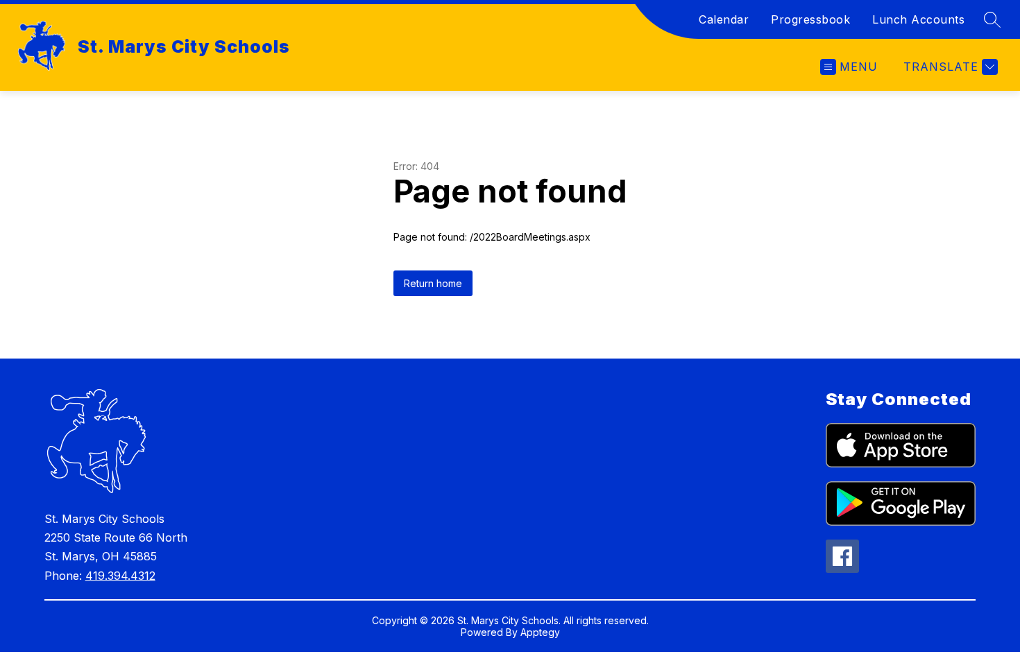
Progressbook (810, 19)
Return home (433, 283)
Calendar (724, 19)
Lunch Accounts (918, 19)
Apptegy (540, 632)
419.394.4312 (120, 576)
